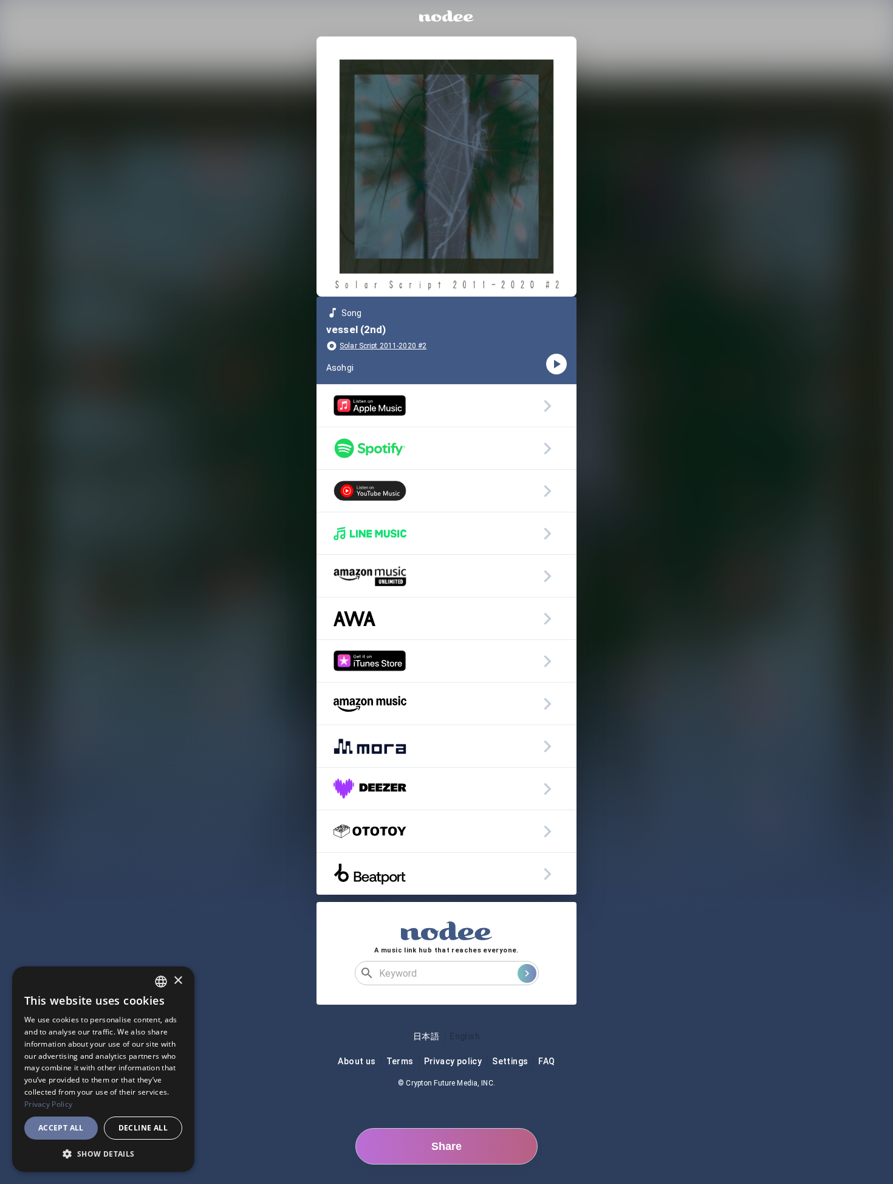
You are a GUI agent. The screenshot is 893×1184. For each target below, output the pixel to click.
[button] (103, 1154)
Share (446, 1146)
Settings (510, 1061)
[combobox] (161, 982)
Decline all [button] (143, 1128)
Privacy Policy (48, 1104)
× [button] (177, 980)
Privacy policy (453, 1061)
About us (356, 1061)
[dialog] (103, 1069)
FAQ (546, 1061)
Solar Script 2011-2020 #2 (383, 346)
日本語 (426, 1036)
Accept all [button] (61, 1128)
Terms (400, 1061)
